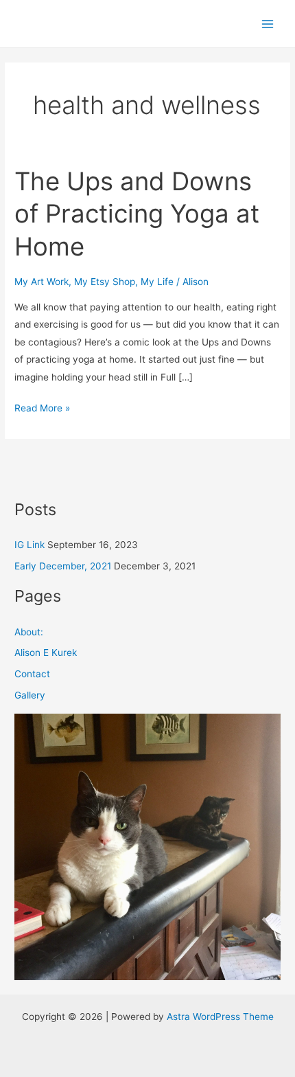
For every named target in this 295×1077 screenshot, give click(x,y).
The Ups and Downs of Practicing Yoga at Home (136, 214)
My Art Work (41, 281)
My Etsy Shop (104, 281)
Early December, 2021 (62, 565)
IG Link (29, 544)
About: (28, 631)
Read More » (42, 406)
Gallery (29, 695)
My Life (157, 281)
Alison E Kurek (45, 652)
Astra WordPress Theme (220, 1016)
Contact (32, 673)
